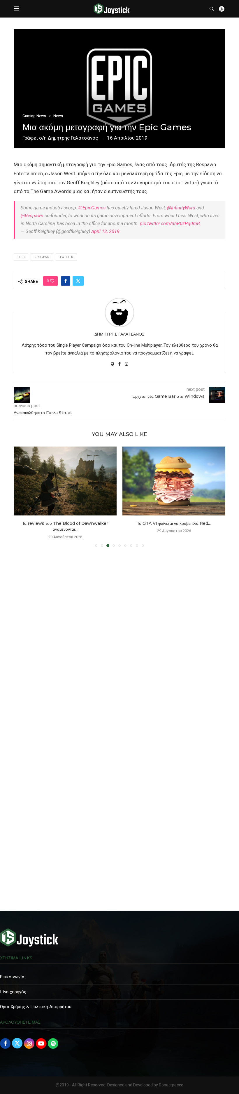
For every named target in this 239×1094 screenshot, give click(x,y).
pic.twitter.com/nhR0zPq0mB (170, 223)
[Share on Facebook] (65, 281)
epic (20, 257)
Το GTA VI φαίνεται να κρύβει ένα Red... (174, 523)
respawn (42, 257)
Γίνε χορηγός (13, 991)
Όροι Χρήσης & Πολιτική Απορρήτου (35, 1006)
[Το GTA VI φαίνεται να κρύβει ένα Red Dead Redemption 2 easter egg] (173, 481)
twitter (66, 257)
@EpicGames (92, 208)
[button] (22, 496)
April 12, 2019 (105, 231)
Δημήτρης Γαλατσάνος (73, 138)
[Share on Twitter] (78, 281)
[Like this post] (52, 281)
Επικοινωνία (12, 977)
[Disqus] (119, 636)
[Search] (212, 8)
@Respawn (32, 215)
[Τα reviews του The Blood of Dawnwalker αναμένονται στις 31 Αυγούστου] (65, 481)
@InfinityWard (181, 208)
